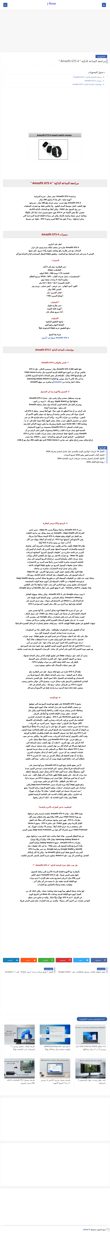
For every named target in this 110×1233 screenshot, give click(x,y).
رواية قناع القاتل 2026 (95, 462)
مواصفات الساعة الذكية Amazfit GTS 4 (87, 84)
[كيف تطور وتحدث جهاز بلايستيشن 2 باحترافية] (90, 1068)
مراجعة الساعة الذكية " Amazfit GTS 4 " (87, 77)
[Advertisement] (55, 31)
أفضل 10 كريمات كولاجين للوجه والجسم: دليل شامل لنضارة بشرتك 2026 (75, 451)
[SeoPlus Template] (108, 1229)
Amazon (58, 382)
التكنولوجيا (101, 56)
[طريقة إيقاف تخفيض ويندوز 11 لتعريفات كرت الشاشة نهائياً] (19, 1035)
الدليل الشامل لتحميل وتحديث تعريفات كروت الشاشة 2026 (80, 458)
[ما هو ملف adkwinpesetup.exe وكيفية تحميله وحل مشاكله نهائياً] (55, 1035)
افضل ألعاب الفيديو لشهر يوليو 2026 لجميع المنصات (84, 455)
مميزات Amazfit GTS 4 (93, 80)
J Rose (51, 3)
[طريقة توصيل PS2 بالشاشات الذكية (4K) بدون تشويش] (19, 1068)
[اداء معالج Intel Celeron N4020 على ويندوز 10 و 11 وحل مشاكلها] (90, 1035)
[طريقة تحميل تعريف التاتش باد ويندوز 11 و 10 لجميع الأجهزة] (55, 1068)
